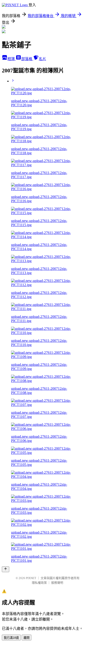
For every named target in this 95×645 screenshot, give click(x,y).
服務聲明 (57, 582)
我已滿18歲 (11, 637)
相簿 (11, 59)
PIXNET (31, 578)
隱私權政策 (39, 582)
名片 (42, 59)
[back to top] (5, 569)
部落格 (27, 59)
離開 (27, 637)
